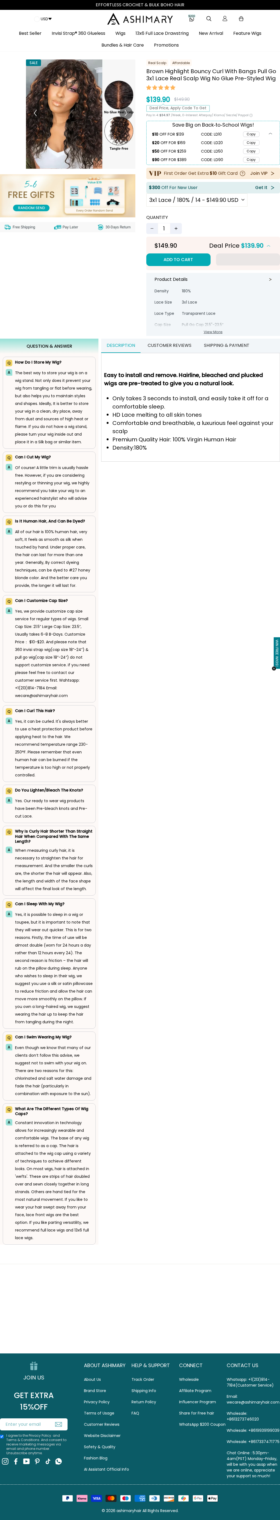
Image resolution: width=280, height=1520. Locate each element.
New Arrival (211, 33)
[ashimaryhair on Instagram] (5, 1461)
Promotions (166, 45)
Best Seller (30, 33)
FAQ (135, 1413)
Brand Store (95, 1390)
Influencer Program (197, 1402)
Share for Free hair (196, 1413)
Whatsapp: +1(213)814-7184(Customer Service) (250, 1382)
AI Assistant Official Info (106, 1469)
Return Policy (144, 1402)
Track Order (143, 1379)
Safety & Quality (99, 1447)
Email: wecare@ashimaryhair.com (253, 1399)
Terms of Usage (99, 1413)
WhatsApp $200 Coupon (202, 1424)
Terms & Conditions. (23, 1440)
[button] (161, 88)
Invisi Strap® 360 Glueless (78, 33)
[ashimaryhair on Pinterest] (37, 1461)
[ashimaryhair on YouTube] (26, 1461)
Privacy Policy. (40, 1435)
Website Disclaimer (102, 1435)
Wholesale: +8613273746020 (243, 1416)
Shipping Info (144, 1390)
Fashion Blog (95, 1458)
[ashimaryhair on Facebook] (16, 1461)
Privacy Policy (97, 1402)
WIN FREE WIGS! (277, 653)
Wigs (120, 33)
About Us (92, 1379)
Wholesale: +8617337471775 (253, 1441)
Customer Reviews (101, 1424)
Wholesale (189, 1379)
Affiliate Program (195, 1390)
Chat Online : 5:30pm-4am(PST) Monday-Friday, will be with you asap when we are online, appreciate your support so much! (252, 1464)
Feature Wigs (247, 33)
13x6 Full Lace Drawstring (162, 33)
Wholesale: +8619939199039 (253, 1430)
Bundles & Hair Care (122, 45)
